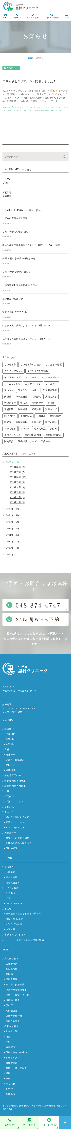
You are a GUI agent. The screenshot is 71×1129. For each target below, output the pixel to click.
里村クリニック (56, 110)
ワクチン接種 (11, 888)
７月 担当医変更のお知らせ (16, 272)
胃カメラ (25, 428)
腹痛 (8, 1078)
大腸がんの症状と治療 (17, 838)
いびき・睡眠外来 (15, 760)
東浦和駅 (9, 409)
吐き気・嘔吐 (13, 1031)
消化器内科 (10, 416)
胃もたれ (10, 1083)
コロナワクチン (33, 384)
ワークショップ (28, 110)
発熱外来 (41, 416)
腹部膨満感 (12, 1062)
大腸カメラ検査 (52, 17)
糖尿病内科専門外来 (15, 786)
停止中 (14, 919)
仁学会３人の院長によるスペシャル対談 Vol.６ (26, 325)
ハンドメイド (17, 110)
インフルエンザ (12, 377)
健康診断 (9, 867)
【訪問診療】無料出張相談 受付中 (19, 285)
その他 (8, 908)
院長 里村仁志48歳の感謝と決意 (18, 258)
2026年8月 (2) (17, 467)
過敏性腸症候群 (14, 1016)
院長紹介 (10, 734)
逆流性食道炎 (13, 1021)
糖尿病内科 (21, 422)
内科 (6, 749)
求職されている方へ (15, 934)
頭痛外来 (45, 441)
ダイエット (51, 384)
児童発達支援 (50, 390)
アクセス (17, 17)
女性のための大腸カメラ (19, 843)
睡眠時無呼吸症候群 (16, 990)
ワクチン (22, 390)
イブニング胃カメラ (16, 827)
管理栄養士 (55, 416)
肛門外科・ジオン (13, 801)
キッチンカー (19, 107)
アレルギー (12, 765)
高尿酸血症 (12, 1010)
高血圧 (9, 1005)
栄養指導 (10, 770)
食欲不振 (10, 1094)
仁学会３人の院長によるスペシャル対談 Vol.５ (26, 339)
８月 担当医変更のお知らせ (16, 231)
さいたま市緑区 (54, 364)
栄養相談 (22, 409)
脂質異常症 (40, 428)
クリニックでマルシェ (33, 107)
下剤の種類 (12, 848)
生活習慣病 (26, 416)
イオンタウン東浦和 (37, 371)
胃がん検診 (10, 428)
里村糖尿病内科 (54, 435)
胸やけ (9, 1089)
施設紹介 (10, 744)
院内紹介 (9, 441)
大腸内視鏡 (10, 403)
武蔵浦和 (36, 409)
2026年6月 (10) (18, 477)
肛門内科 (9, 796)
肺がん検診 (51, 422)
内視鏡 (7, 396)
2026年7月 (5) (17, 472)
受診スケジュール (15, 822)
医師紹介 (10, 739)
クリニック (30, 377)
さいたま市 (47, 107)
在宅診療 (10, 929)
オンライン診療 (14, 924)
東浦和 (37, 110)
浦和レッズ (51, 409)
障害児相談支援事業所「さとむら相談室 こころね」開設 (31, 245)
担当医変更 (37, 403)
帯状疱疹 (10, 893)
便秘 (8, 1042)
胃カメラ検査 (33, 17)
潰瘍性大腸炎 (13, 1000)
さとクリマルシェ (58, 107)
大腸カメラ (51, 396)
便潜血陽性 (12, 979)
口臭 (8, 1036)
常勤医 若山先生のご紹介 (15, 312)
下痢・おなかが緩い (16, 1052)
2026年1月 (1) (17, 502)
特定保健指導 (13, 882)
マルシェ (9, 390)
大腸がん (36, 396)
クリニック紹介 (12, 384)
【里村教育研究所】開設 (15, 218)
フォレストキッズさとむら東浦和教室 (24, 939)
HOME (30, 58)
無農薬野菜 (45, 110)
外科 (6, 791)
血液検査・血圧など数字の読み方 (23, 913)
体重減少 (10, 1047)
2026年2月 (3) (17, 497)
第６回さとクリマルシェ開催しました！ (29, 81)
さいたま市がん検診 (30, 364)
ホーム (5, 17)
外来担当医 (21, 396)
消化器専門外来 (12, 775)
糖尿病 (7, 422)
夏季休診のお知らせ (12, 298)
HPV (8, 898)
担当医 (23, 403)
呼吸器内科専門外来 (15, 780)
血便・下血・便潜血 (16, 1068)
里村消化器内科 (33, 435)
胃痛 (8, 1073)
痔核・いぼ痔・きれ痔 (17, 995)
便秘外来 (9, 807)
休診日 (35, 390)
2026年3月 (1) (17, 492)
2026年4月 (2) (17, 487)
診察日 (53, 428)
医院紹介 (9, 729)
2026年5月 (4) (17, 482)
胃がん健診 (12, 877)
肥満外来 (36, 422)
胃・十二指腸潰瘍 (15, 984)
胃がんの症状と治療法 (17, 817)
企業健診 (10, 872)
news (10, 68)
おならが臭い (13, 1057)
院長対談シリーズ (27, 441)
